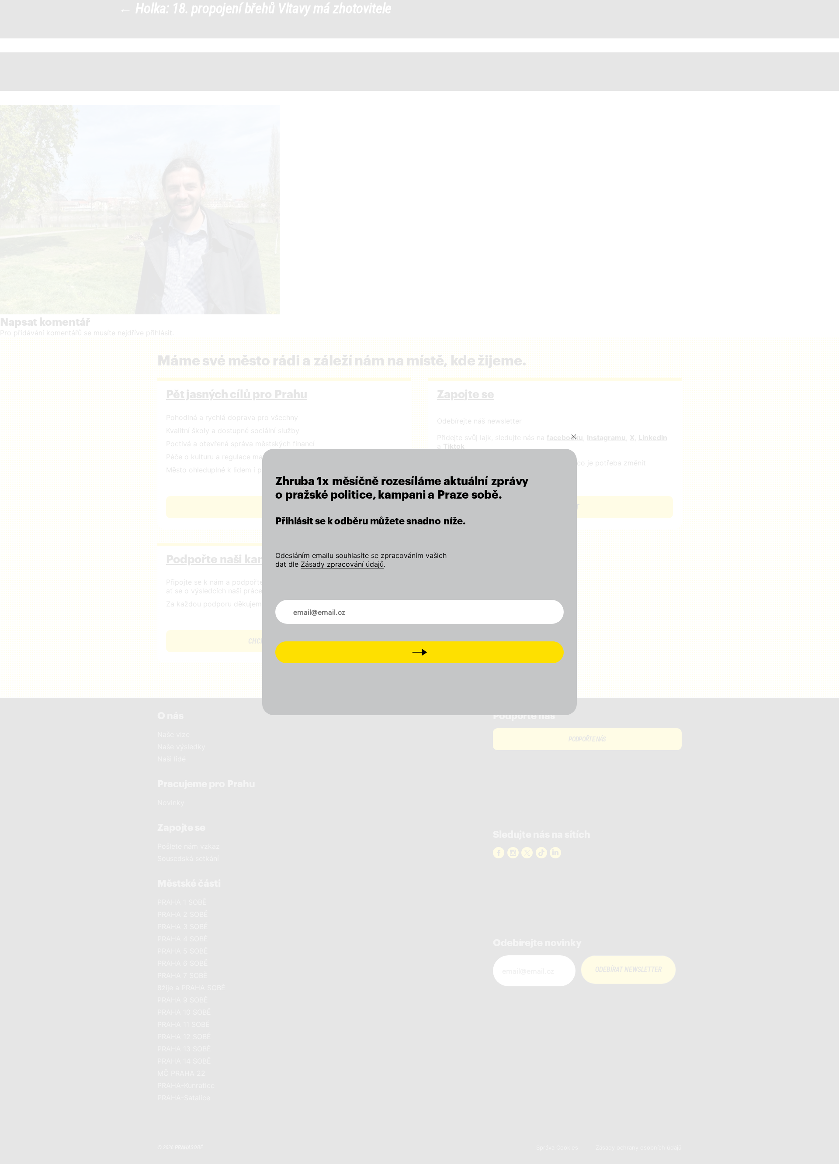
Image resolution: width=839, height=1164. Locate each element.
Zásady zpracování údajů (342, 564)
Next (419, 652)
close (574, 436)
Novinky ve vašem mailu (322, 607)
